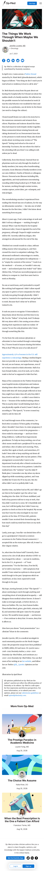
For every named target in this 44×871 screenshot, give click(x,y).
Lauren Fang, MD (22, 747)
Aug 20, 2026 (14, 750)
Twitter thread (30, 74)
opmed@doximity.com (17, 695)
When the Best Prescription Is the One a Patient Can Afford (22, 820)
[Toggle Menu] (40, 3)
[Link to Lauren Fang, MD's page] (22, 734)
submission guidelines (30, 693)
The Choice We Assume (22, 780)
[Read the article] (22, 724)
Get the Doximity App (15, 858)
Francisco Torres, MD (22, 825)
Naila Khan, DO (22, 785)
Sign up (28, 866)
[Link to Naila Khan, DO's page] (22, 775)
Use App (32, 3)
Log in (15, 866)
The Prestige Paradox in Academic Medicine (22, 741)
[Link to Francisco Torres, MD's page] (22, 812)
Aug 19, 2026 (14, 829)
